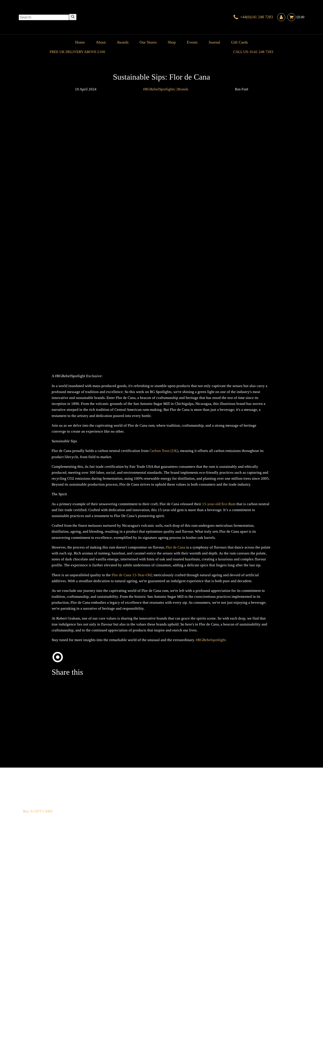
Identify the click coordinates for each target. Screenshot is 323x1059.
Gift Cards (239, 42)
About (101, 42)
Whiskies (92, 1020)
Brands (182, 89)
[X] (85, 713)
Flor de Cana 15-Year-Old (132, 575)
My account (245, 1026)
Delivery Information (39, 1026)
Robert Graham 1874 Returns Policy (152, 1026)
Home (80, 42)
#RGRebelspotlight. (211, 640)
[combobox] (44, 17)
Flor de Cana (176, 547)
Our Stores (148, 42)
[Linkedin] (85, 748)
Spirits (105, 1020)
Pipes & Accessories (125, 1020)
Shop (172, 42)
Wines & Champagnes (68, 1020)
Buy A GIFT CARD (38, 811)
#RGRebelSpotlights (159, 89)
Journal (214, 42)
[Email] (216, 713)
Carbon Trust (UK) (163, 451)
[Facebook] (150, 713)
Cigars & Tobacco (37, 1020)
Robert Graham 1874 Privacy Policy (208, 1026)
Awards (123, 42)
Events (192, 42)
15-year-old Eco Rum (219, 504)
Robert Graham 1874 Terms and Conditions (90, 1026)
